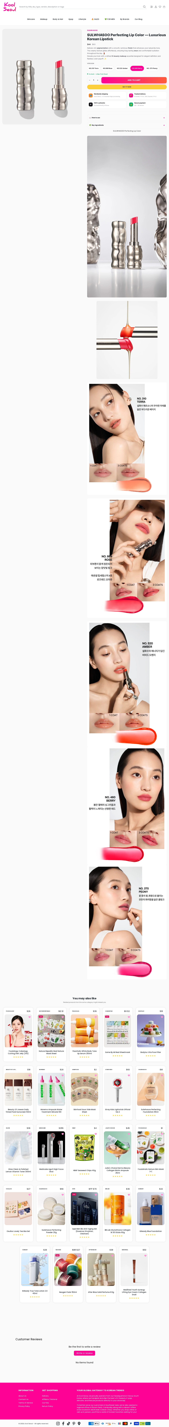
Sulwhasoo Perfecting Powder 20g (51, 1231)
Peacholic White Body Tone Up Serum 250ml (85, 1052)
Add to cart (134, 80)
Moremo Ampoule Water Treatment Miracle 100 (51, 1110)
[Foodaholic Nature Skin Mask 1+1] (150, 1147)
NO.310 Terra (93, 68)
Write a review (84, 1353)
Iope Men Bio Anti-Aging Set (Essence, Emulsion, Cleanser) (84, 1231)
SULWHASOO (92, 30)
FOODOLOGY (10, 1011)
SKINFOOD (75, 1069)
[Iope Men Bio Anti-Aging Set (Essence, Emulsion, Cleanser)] (84, 1208)
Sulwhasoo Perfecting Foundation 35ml (150, 1110)
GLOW (8, 1128)
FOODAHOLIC (142, 1128)
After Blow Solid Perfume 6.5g (101, 1292)
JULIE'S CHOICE (110, 1128)
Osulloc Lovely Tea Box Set (18, 1231)
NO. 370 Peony (152, 68)
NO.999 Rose (107, 68)
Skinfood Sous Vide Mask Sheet (84, 1110)
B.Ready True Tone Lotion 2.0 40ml (34, 1292)
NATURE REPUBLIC (44, 1011)
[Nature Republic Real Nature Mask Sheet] (51, 1030)
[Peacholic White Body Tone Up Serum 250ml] (84, 1030)
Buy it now (127, 87)
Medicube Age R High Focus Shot (51, 1170)
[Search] (144, 6)
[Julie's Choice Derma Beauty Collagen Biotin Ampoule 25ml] (117, 1147)
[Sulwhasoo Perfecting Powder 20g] (51, 1208)
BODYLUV (141, 1011)
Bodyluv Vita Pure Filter (150, 1052)
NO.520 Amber (122, 68)
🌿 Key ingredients (96, 125)
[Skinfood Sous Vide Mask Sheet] (84, 1089)
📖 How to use (94, 118)
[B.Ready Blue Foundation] (150, 1208)
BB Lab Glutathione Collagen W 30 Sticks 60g (117, 1231)
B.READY (140, 1189)
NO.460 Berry (137, 68)
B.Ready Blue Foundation (151, 1231)
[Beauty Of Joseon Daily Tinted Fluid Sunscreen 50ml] (18, 1089)
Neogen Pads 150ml (68, 1292)
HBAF (73, 1128)
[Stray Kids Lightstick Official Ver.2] (117, 1089)
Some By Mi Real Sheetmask (117, 1052)
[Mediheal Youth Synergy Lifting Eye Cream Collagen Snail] (134, 1269)
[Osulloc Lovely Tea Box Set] (18, 1208)
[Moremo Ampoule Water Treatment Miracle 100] (51, 1089)
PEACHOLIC (75, 1011)
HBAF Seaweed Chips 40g (84, 1170)
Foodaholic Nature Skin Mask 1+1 (151, 1170)
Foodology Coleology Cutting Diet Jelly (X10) (18, 1052)
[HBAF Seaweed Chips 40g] (84, 1147)
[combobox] (83, 7)
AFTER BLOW (92, 1249)
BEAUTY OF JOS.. (11, 1069)
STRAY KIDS (108, 1069)
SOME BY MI (108, 1011)
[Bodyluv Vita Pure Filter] (150, 1030)
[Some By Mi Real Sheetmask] (117, 1030)
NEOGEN (58, 1249)
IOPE (73, 1189)
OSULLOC (9, 1189)
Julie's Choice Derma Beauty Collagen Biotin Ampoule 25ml (117, 1170)
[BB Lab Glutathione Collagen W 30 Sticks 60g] (117, 1208)
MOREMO (42, 1069)
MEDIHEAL (125, 1249)
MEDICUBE (42, 1128)
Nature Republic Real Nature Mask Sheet (51, 1052)
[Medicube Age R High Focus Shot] (51, 1147)
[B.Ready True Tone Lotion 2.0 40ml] (35, 1269)
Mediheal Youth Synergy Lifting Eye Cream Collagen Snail (134, 1292)
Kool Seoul (29, 1424)
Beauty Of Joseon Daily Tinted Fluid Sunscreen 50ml (18, 1110)
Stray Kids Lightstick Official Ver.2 (117, 1110)
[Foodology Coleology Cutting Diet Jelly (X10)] (18, 1030)
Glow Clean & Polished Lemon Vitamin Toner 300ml (18, 1170)
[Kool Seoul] (9, 6)
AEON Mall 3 (96, 1409)
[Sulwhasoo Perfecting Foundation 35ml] (150, 1089)
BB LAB (107, 1189)
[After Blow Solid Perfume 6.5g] (101, 1269)
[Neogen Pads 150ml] (68, 1269)
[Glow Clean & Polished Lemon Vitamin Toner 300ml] (18, 1147)
